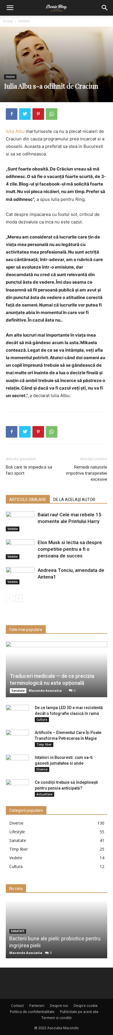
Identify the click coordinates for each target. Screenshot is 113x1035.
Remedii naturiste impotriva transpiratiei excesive (86, 473)
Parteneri (36, 1005)
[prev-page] (9, 598)
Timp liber (44, 744)
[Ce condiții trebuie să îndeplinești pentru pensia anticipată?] (17, 788)
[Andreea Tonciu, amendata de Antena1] (20, 575)
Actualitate (44, 794)
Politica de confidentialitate (32, 1011)
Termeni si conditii (56, 1017)
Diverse (42, 769)
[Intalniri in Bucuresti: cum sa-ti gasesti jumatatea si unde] (17, 763)
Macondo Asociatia (45, 690)
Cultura (42, 719)
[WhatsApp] (51, 114)
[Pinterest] (38, 114)
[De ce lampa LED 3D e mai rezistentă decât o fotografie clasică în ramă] (17, 713)
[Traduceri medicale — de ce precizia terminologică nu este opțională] (56, 669)
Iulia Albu (15, 131)
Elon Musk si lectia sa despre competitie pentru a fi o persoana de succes (70, 549)
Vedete (24, 21)
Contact (17, 1005)
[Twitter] (25, 114)
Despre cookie (86, 1005)
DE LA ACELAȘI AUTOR (74, 499)
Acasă (8, 21)
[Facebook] (11, 114)
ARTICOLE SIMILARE (27, 499)
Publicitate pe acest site (79, 1011)
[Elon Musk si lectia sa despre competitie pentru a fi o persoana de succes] (20, 549)
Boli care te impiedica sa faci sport (29, 470)
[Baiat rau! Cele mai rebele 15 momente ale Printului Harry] (20, 521)
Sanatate (18, 691)
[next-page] (18, 598)
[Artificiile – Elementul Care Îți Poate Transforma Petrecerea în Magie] (17, 738)
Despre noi (59, 1005)
